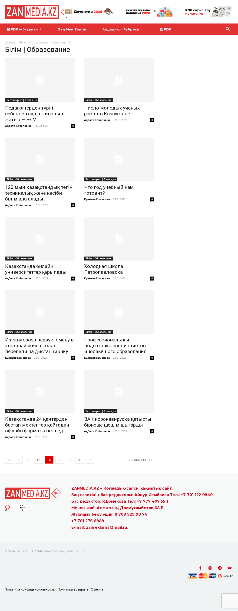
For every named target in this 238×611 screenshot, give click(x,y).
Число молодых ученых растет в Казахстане (112, 111)
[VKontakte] (229, 568)
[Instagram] (210, 568)
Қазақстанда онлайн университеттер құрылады (35, 269)
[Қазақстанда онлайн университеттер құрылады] (40, 239)
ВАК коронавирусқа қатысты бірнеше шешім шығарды (117, 422)
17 (38, 460)
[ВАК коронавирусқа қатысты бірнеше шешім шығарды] (119, 391)
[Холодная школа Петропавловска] (119, 239)
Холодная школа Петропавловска (103, 269)
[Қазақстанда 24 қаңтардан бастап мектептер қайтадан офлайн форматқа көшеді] (40, 391)
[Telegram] (220, 568)
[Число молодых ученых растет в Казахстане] (119, 80)
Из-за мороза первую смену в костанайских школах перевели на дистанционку (39, 345)
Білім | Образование (34, 42)
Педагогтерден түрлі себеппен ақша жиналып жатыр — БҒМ (34, 113)
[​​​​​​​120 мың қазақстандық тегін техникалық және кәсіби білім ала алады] (40, 159)
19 (59, 460)
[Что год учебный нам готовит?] (119, 159)
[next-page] (90, 460)
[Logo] (39, 12)
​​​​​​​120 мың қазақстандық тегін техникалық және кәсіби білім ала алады (38, 193)
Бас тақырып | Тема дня (22, 100)
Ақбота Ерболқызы (18, 125)
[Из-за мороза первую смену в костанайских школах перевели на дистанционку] (40, 312)
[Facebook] (200, 568)
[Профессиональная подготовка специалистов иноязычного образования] (119, 312)
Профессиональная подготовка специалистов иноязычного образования (115, 345)
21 (80, 460)
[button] (227, 29)
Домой (10, 42)
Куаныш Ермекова (97, 199)
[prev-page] (9, 460)
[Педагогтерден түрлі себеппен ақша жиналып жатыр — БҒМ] (40, 80)
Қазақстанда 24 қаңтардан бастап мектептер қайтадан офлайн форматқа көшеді (37, 425)
